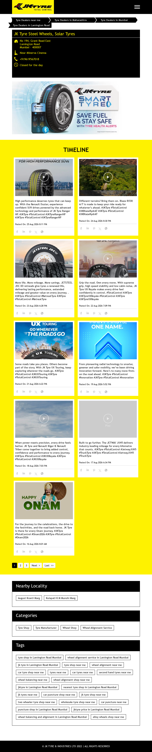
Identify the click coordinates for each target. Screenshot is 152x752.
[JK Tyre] (33, 7)
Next (34, 565)
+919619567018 (29, 59)
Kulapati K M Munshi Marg (60, 598)
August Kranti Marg (29, 598)
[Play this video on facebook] (44, 178)
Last (47, 565)
